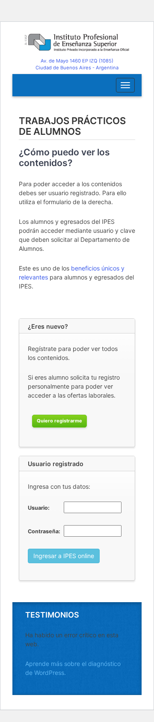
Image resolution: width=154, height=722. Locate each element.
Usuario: (39, 508)
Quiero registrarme (59, 421)
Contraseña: (44, 531)
